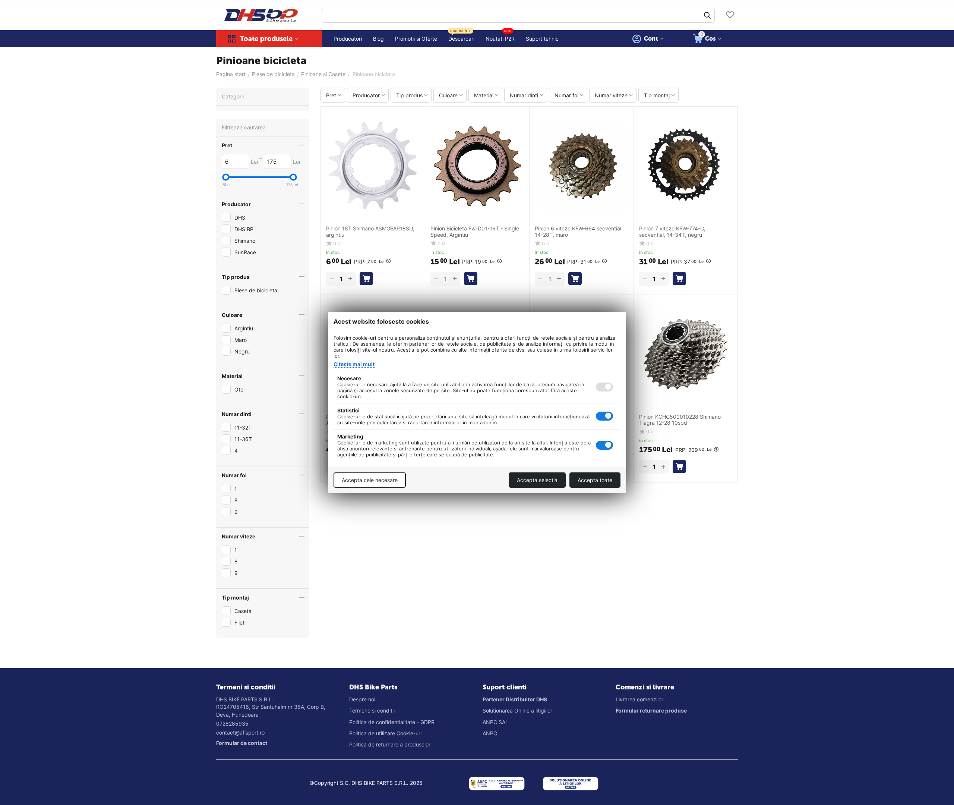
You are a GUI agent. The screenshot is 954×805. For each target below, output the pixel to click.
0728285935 (232, 723)
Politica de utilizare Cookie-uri (385, 733)
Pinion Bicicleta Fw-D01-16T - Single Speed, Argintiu (474, 232)
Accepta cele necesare (370, 480)
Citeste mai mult (354, 364)
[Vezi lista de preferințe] (730, 15)
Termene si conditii (372, 710)
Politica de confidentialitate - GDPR (392, 722)
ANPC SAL (495, 722)
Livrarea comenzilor (639, 699)
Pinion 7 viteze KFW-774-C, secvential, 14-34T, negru (672, 232)
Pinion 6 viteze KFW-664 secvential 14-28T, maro (578, 232)
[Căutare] (707, 15)
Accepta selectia (537, 480)
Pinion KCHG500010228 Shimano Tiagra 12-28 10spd (680, 420)
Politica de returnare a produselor (389, 744)
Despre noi (362, 699)
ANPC (490, 733)
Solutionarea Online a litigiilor (517, 710)
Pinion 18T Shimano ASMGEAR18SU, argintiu (370, 232)
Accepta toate (595, 480)
